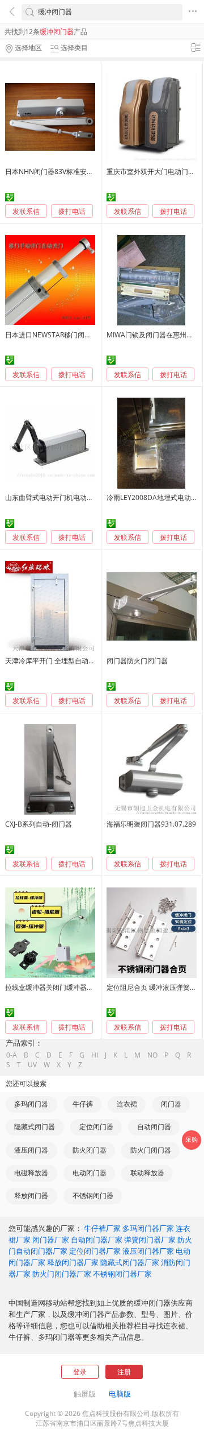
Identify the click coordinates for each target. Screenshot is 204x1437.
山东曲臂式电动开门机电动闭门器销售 (63, 497)
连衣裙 (127, 1104)
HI (94, 1055)
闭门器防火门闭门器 (137, 661)
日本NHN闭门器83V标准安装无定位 (59, 171)
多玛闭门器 (31, 1104)
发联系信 (26, 211)
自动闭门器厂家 (96, 1239)
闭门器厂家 (50, 1239)
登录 (80, 1372)
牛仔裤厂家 (102, 1228)
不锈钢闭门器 (93, 1195)
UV (32, 1065)
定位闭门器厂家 (95, 1251)
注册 (124, 1372)
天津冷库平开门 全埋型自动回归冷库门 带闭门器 (78, 661)
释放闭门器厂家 (73, 1262)
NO (152, 1055)
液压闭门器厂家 (148, 1251)
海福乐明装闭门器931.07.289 (151, 824)
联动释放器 (147, 1172)
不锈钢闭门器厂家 (122, 1274)
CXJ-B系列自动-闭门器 (38, 824)
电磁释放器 (31, 1172)
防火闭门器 (90, 1150)
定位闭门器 (96, 1126)
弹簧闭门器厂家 (150, 1239)
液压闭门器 (31, 1150)
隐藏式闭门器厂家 (129, 1262)
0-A (11, 1055)
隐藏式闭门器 (34, 1126)
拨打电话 (72, 212)
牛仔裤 (83, 1104)
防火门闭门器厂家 (61, 1274)
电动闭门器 (90, 1172)
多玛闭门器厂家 (148, 1228)
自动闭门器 (154, 1126)
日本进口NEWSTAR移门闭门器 (51, 335)
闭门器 (171, 1104)
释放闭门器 (31, 1195)
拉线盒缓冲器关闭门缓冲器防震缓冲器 (63, 987)
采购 (191, 1139)
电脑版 (120, 1394)
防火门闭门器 (150, 1150)
